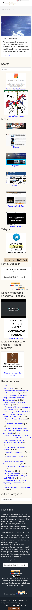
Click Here (7, 373)
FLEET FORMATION (10, 38)
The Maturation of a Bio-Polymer (16, 466)
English (20, 1)
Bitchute (16, 147)
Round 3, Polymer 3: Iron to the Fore (17, 487)
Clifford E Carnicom (23, 578)
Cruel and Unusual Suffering (14, 419)
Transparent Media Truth (16, 206)
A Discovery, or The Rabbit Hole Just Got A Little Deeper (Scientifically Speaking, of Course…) (16, 414)
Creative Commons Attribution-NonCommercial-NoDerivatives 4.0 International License (16, 583)
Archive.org (16, 185)
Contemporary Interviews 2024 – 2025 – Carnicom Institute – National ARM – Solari (15, 430)
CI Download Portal (16, 339)
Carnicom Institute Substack (16, 89)
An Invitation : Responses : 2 (14, 452)
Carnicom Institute (18, 600)
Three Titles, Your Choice (13, 424)
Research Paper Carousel (16, 116)
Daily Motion (16, 166)
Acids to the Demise (12, 473)
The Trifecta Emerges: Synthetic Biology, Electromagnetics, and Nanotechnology (15, 397)
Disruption (8, 471)
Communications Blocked (14, 457)
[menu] (3, 3)
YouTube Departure (16, 226)
